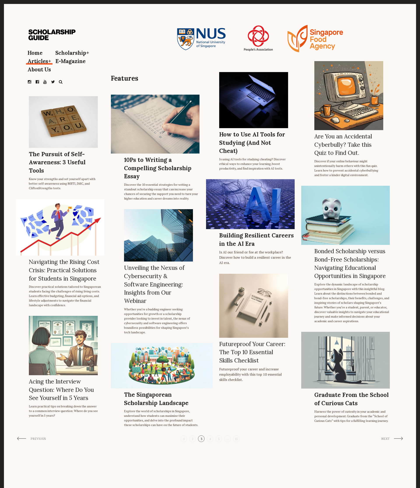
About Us (39, 69)
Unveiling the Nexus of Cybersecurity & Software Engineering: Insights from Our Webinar (154, 284)
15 (236, 439)
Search (60, 82)
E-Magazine (70, 61)
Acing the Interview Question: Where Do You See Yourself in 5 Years (61, 389)
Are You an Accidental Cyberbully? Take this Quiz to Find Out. (343, 144)
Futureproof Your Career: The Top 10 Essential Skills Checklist (252, 352)
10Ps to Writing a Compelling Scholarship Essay (157, 168)
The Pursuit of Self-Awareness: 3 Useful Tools (57, 162)
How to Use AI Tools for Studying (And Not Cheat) (252, 142)
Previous (38, 439)
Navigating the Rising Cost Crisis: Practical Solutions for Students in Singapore (64, 270)
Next (385, 439)
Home (35, 53)
